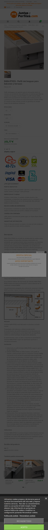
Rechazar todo (24, 521)
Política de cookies (11, 516)
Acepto (24, 527)
